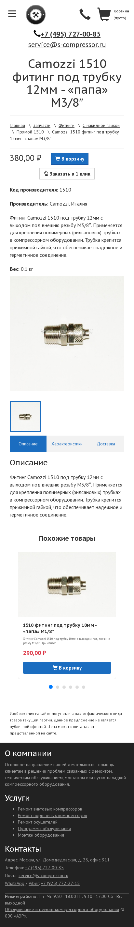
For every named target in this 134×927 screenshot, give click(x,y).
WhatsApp (14, 883)
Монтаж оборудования (41, 835)
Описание (28, 444)
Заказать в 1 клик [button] (69, 174)
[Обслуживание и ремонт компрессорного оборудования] (33, 14)
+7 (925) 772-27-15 (60, 883)
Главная (17, 125)
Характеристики (67, 444)
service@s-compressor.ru (67, 44)
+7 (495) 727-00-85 (70, 34)
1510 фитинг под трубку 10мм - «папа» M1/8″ (60, 628)
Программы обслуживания (44, 828)
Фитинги (66, 125)
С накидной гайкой (101, 125)
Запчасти (41, 125)
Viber (34, 883)
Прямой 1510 (30, 132)
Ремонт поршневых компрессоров (52, 815)
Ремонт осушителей (38, 822)
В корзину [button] (72, 159)
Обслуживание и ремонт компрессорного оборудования (62, 909)
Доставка (106, 444)
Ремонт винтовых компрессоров (50, 809)
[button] (50, 687)
